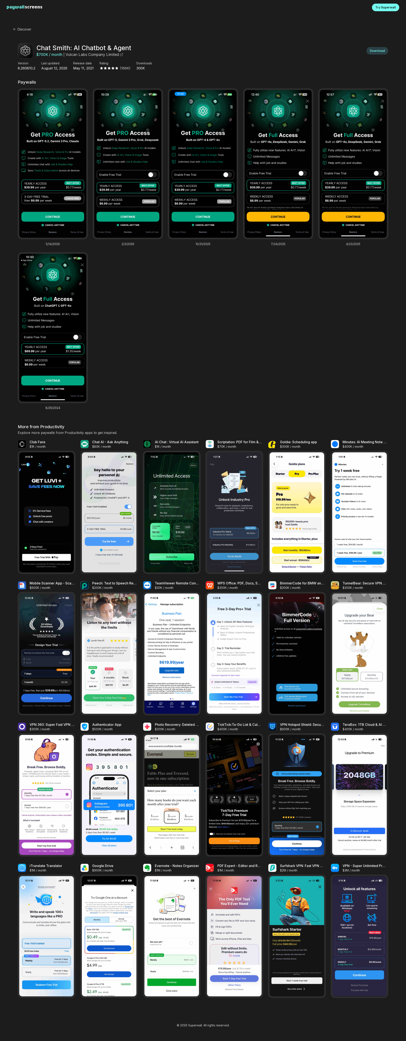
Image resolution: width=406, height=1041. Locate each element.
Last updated (50, 63)
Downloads (144, 63)
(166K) (125, 68)
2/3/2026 (128, 244)
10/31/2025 (203, 244)
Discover (24, 29)
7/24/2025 (278, 244)
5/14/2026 (53, 244)
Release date (82, 63)
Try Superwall (385, 7)
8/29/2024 (52, 407)
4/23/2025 (353, 244)
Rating (104, 63)
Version (23, 63)
